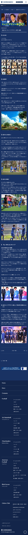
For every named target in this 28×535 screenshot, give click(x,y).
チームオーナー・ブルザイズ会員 (19, 475)
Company (5, 393)
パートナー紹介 (17, 423)
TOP (2, 9)
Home (4, 383)
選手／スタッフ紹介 (18, 409)
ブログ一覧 (4, 360)
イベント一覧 (16, 449)
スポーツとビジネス (17, 509)
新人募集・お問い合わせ (18, 478)
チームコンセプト (17, 399)
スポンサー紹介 (16, 472)
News (3, 388)
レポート (15, 514)
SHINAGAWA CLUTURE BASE (18, 507)
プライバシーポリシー (6, 525)
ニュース (15, 404)
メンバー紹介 (16, 451)
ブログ (12, 9)
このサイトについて (6, 523)
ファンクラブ (16, 435)
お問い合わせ (16, 411)
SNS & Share (19, 2)
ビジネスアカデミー (17, 512)
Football (7, 9)
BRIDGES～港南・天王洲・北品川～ (20, 504)
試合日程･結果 (16, 406)
